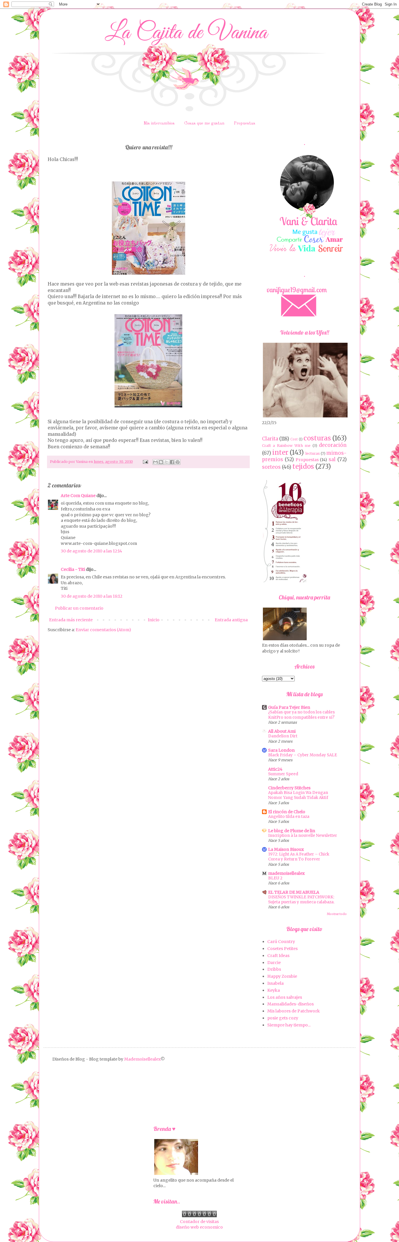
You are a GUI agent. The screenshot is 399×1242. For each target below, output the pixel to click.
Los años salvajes (284, 997)
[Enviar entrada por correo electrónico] (145, 461)
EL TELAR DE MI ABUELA (293, 892)
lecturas (312, 453)
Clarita (270, 438)
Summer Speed (283, 774)
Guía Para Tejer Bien (289, 707)
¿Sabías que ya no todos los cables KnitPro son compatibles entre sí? (301, 715)
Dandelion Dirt (282, 736)
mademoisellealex (286, 873)
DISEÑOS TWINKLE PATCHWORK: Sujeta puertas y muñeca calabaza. (301, 900)
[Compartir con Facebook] (172, 462)
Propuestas (244, 123)
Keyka (273, 990)
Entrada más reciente (71, 619)
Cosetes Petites (282, 948)
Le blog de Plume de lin (291, 830)
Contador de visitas (199, 1221)
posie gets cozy (282, 1018)
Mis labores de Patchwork (293, 1011)
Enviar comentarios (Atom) (103, 629)
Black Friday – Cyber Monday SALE (302, 755)
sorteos (271, 467)
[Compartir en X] (166, 462)
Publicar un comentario (79, 608)
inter (280, 452)
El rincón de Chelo (286, 811)
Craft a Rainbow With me (286, 445)
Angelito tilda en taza (288, 816)
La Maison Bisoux (286, 849)
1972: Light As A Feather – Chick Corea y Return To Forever (298, 857)
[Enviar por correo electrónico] (155, 462)
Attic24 (275, 769)
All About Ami (282, 731)
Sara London (281, 750)
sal (332, 459)
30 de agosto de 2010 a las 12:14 (91, 551)
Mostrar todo (337, 914)
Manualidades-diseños (290, 1004)
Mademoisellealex (142, 1059)
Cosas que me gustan (204, 123)
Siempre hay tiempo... (288, 1025)
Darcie (274, 962)
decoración (333, 445)
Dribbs (274, 969)
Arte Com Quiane (78, 495)
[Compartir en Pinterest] (178, 462)
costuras (317, 438)
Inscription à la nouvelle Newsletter (302, 835)
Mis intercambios (159, 123)
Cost (294, 439)
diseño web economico (199, 1227)
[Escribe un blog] (161, 462)
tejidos (303, 466)
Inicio (153, 619)
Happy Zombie (282, 976)
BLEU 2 (275, 878)
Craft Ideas (278, 955)
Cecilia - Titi (73, 569)
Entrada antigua (231, 619)
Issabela (275, 983)
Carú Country (281, 941)
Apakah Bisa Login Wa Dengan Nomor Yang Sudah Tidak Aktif (298, 795)
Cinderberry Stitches (289, 787)
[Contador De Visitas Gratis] (199, 1215)
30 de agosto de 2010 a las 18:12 (91, 596)
